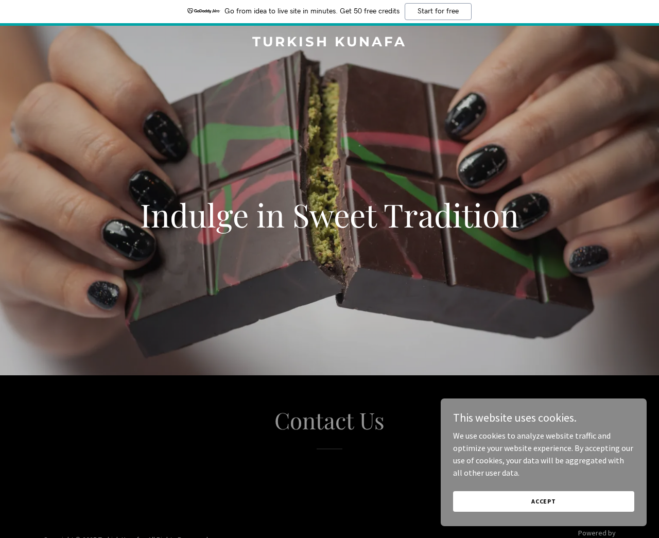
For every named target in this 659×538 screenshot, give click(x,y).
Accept (543, 501)
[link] (329, 43)
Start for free (438, 11)
